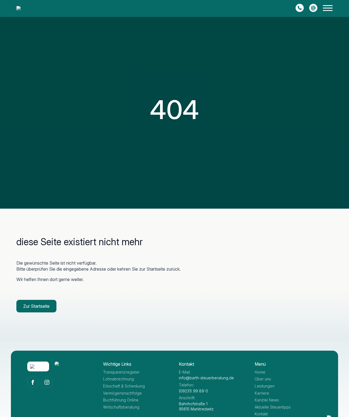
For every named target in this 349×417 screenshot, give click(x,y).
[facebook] (32, 382)
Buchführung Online (121, 400)
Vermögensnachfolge (122, 393)
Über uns (263, 379)
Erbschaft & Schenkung (124, 386)
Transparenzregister (121, 372)
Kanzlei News (267, 400)
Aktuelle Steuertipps (273, 407)
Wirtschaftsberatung (121, 407)
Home (260, 372)
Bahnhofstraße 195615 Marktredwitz (196, 406)
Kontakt (261, 414)
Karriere (262, 393)
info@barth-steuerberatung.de (206, 377)
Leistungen (265, 386)
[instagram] (46, 382)
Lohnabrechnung (118, 379)
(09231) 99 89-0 (193, 391)
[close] (328, 9)
